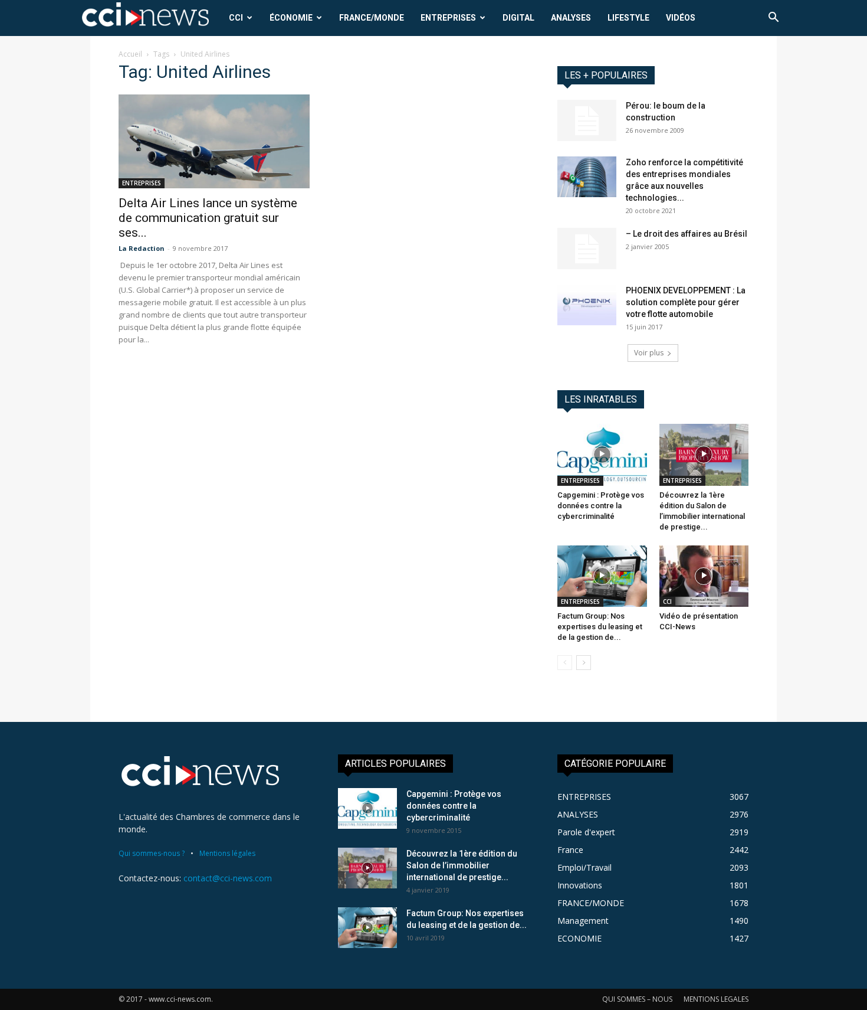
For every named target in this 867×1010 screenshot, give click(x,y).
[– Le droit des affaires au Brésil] (586, 248)
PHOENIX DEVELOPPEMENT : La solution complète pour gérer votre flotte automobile (686, 302)
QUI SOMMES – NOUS (637, 999)
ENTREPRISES (448, 17)
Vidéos (680, 17)
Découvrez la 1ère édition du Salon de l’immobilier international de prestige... (461, 865)
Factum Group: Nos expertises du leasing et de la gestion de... (599, 627)
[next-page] (583, 662)
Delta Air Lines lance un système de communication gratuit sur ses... (208, 218)
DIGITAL (518, 17)
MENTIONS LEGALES (716, 999)
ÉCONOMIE (291, 17)
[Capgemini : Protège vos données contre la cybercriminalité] (602, 454)
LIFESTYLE (628, 17)
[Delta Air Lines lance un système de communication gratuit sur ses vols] (214, 141)
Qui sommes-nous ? (152, 853)
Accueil (130, 54)
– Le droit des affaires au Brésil (686, 233)
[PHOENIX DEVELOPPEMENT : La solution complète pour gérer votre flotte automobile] (586, 305)
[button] (773, 18)
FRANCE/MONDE (371, 17)
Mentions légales (227, 853)
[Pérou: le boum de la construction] (586, 120)
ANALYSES (571, 17)
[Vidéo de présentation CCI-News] (704, 576)
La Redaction (142, 248)
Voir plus (649, 353)
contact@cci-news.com (227, 878)
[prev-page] (564, 662)
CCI (236, 17)
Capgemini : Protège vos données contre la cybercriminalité (600, 506)
